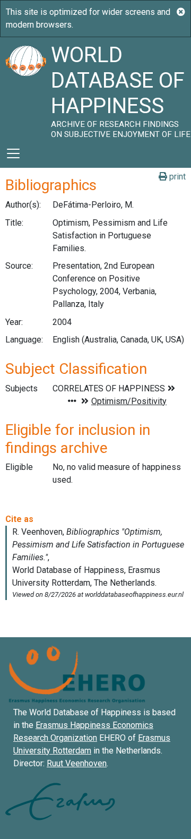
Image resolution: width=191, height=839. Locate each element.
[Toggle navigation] (13, 153)
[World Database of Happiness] (25, 88)
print (176, 177)
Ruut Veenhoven (77, 763)
